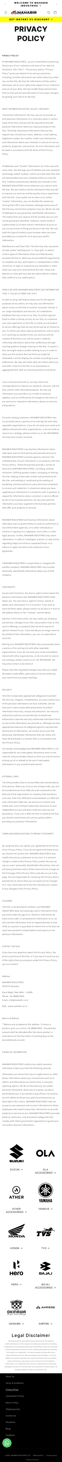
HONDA (14, 1248)
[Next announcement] (56, 4)
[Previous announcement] (5, 4)
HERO (14, 1284)
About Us (10, 1376)
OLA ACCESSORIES (44, 1171)
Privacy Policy (12, 1389)
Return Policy (12, 1402)
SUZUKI (15, 1169)
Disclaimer (11, 1422)
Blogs (8, 1428)
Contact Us (11, 1415)
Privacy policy (51, 1455)
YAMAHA (44, 1208)
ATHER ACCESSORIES (15, 1210)
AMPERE (44, 1323)
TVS (44, 1248)
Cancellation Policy (15, 1396)
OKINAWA (15, 1323)
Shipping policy (13, 1409)
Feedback (10, 1435)
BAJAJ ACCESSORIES (44, 1286)
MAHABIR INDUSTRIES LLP (20, 1455)
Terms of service (32, 1460)
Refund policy (38, 1455)
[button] (6, 12)
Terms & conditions (15, 1383)
